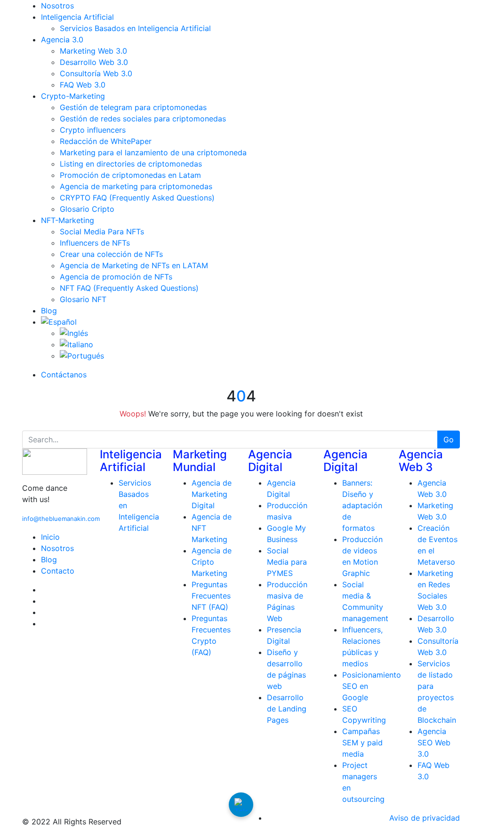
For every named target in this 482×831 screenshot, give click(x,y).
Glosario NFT (83, 299)
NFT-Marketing (67, 220)
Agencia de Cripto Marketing (212, 562)
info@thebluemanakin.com (61, 518)
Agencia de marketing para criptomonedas (136, 186)
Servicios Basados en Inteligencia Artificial (135, 28)
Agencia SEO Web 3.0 (434, 743)
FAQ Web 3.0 (82, 84)
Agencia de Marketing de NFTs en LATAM (134, 265)
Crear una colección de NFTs (111, 254)
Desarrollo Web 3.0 (94, 62)
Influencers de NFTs (95, 243)
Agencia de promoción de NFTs (116, 276)
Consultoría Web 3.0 (96, 73)
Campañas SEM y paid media (362, 743)
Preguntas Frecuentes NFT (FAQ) (211, 596)
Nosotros (57, 5)
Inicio (50, 537)
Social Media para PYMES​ (287, 562)
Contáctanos (64, 374)
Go (448, 439)
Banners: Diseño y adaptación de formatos (362, 505)
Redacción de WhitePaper (106, 141)
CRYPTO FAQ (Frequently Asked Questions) (137, 197)
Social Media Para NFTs (102, 231)
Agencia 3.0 (62, 39)
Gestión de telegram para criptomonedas (133, 107)
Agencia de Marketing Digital (212, 494)
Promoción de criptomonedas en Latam (130, 175)
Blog (49, 310)
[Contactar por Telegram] (241, 804)
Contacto (57, 570)
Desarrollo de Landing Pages (286, 709)
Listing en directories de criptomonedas (131, 163)
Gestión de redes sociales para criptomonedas (143, 118)
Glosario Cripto (87, 209)
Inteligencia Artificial (77, 17)
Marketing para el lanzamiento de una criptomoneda (153, 152)
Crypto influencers (93, 130)
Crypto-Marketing (73, 96)
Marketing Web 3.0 (93, 51)
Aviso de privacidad (424, 818)
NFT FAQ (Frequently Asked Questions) (129, 288)
